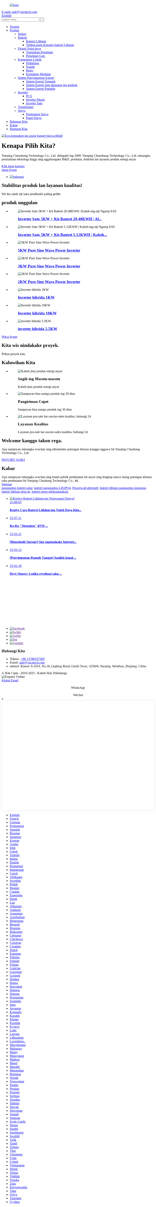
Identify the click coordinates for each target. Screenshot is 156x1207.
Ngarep (14, 26)
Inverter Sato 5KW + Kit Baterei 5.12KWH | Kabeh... (62, 235)
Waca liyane (9, 336)
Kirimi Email (10, 680)
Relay (30, 70)
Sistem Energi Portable (40, 88)
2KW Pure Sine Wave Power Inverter (49, 282)
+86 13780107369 (32, 659)
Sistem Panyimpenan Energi (36, 77)
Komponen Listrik (29, 59)
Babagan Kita (18, 121)
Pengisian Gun (35, 56)
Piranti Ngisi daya (29, 48)
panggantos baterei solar (17, 488)
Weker (22, 34)
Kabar (14, 125)
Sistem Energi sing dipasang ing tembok (51, 85)
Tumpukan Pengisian (39, 52)
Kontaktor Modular (38, 74)
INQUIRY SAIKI (13, 459)
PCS (29, 96)
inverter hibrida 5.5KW (37, 329)
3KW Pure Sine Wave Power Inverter (49, 266)
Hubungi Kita (18, 129)
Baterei (22, 37)
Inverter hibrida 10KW (37, 313)
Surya (21, 110)
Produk (14, 30)
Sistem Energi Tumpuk (40, 81)
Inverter (23, 92)
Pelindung (32, 63)
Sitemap (7, 484)
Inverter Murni (35, 99)
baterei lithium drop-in (16, 491)
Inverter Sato (34, 103)
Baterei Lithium (36, 41)
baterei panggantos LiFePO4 (52, 488)
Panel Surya (33, 118)
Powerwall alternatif (85, 488)
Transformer (26, 107)
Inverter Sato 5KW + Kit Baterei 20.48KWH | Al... (60, 219)
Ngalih (30, 67)
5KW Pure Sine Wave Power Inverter (49, 250)
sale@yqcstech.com (32, 662)
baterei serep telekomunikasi (50, 491)
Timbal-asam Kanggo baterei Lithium (50, 45)
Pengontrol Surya (37, 114)
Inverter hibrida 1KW (36, 297)
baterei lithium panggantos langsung (123, 488)
